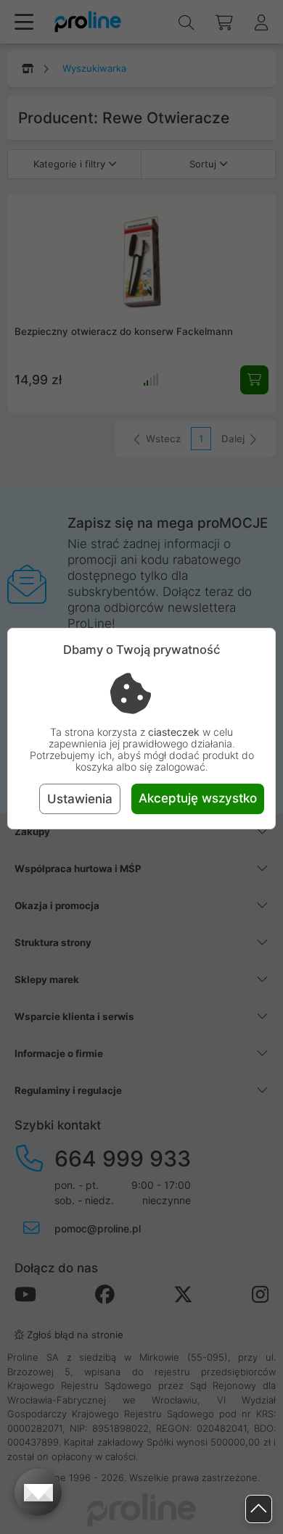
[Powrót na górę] (258, 1509)
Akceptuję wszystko (198, 798)
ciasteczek (174, 732)
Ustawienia (79, 799)
